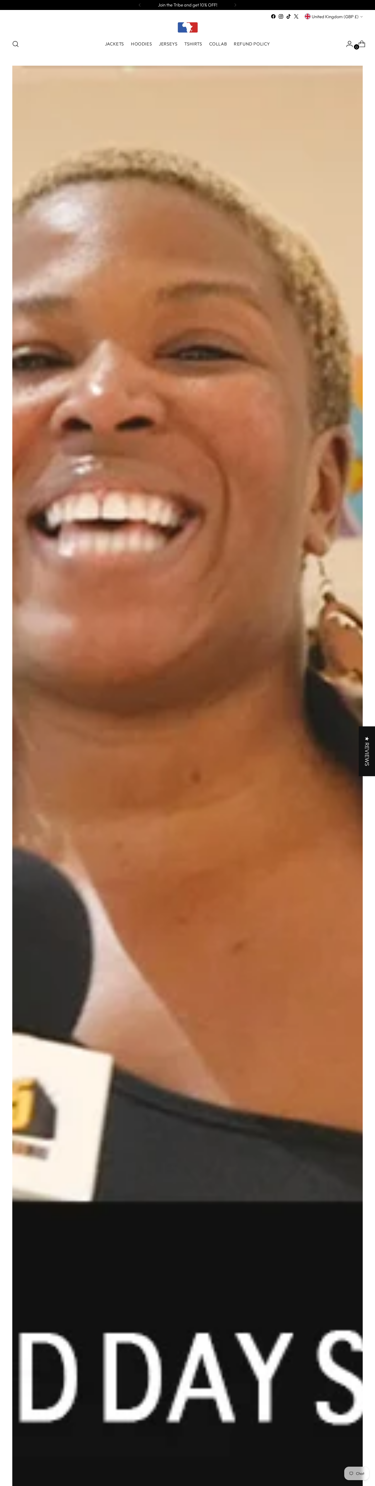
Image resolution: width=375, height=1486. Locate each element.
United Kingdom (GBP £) (335, 16)
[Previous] (139, 5)
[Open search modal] (15, 44)
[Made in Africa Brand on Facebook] (273, 16)
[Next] (235, 5)
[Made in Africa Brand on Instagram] (281, 16)
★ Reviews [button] (366, 751)
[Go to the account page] (347, 44)
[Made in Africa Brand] (187, 27)
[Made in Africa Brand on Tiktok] (288, 16)
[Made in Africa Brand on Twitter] (296, 16)
